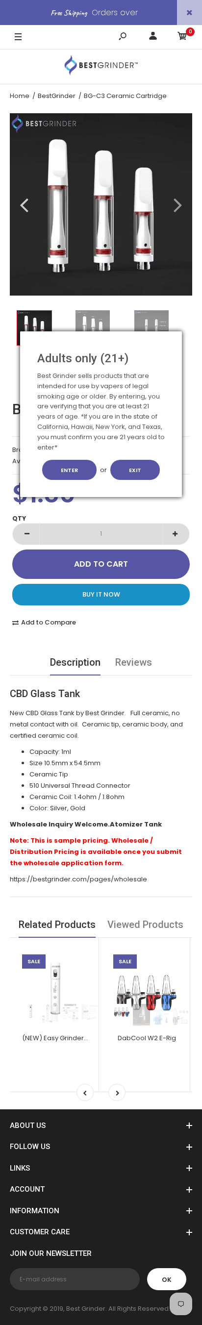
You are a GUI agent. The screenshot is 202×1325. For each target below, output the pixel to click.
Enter (69, 470)
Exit (135, 470)
